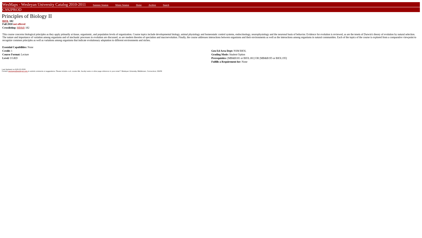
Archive (152, 5)
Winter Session (122, 5)
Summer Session (100, 5)
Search (166, 5)
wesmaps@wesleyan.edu (18, 71)
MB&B (21, 27)
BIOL (5, 21)
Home (139, 5)
